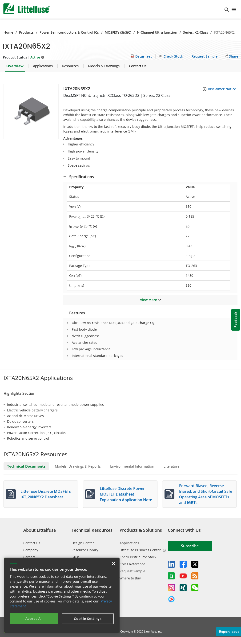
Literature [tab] (171, 466)
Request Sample (132, 571)
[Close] (113, 563)
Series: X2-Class (195, 32)
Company (30, 550)
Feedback (235, 320)
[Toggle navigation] (235, 9)
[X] (194, 564)
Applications (129, 543)
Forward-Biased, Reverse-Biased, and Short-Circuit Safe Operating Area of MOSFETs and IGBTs (205, 494)
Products (26, 32)
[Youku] (171, 599)
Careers (29, 557)
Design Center (83, 543)
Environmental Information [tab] (132, 466)
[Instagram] (171, 587)
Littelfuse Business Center (140, 550)
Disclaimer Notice (222, 89)
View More (148, 299)
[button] (31, 111)
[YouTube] (183, 575)
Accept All (34, 618)
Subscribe (190, 545)
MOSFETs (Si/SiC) (118, 32)
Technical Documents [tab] (26, 466)
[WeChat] (194, 587)
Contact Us (31, 543)
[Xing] (183, 587)
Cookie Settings (88, 618)
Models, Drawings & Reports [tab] (78, 466)
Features (77, 313)
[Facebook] (183, 564)
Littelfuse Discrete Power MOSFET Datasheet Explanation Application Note (126, 494)
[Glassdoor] (171, 575)
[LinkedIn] (171, 564)
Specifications (81, 176)
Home (8, 32)
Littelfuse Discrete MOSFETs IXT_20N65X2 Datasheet (45, 494)
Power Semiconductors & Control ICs (69, 32)
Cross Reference (132, 564)
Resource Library (85, 550)
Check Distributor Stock (138, 557)
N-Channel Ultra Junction (157, 32)
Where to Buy (130, 578)
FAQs (76, 557)
